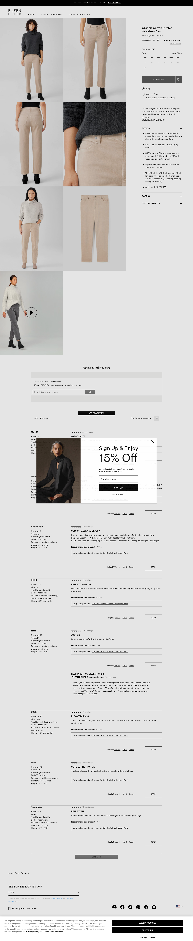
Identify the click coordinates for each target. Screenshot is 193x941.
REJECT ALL (147, 930)
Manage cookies (147, 937)
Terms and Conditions (53, 932)
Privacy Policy (34, 932)
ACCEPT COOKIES (147, 923)
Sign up (118, 488)
